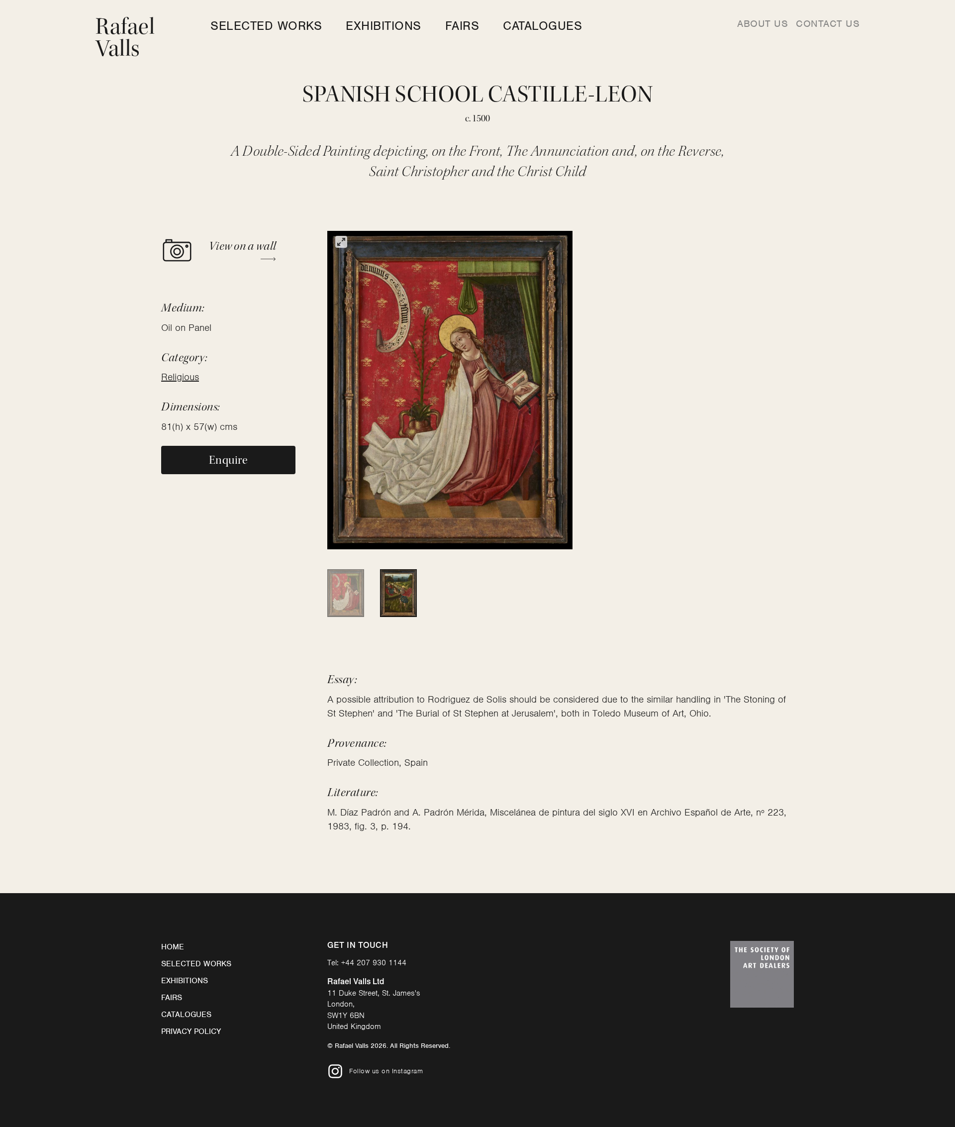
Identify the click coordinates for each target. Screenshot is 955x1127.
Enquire (228, 460)
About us (762, 23)
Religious (180, 377)
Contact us (828, 23)
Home (172, 947)
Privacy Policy (191, 1031)
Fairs (462, 25)
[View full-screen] (341, 242)
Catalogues (542, 25)
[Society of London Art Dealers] (762, 974)
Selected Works (266, 25)
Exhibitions (383, 25)
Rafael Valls (125, 37)
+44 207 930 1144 (373, 963)
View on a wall (242, 246)
